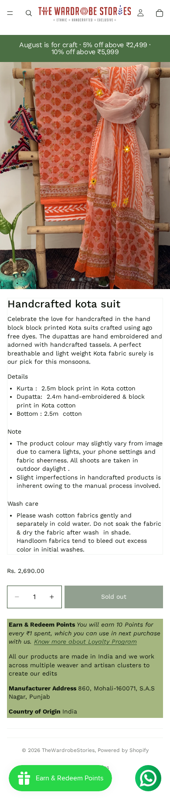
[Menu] (10, 13)
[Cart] (159, 13)
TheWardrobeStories (68, 750)
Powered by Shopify (123, 750)
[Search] (28, 13)
